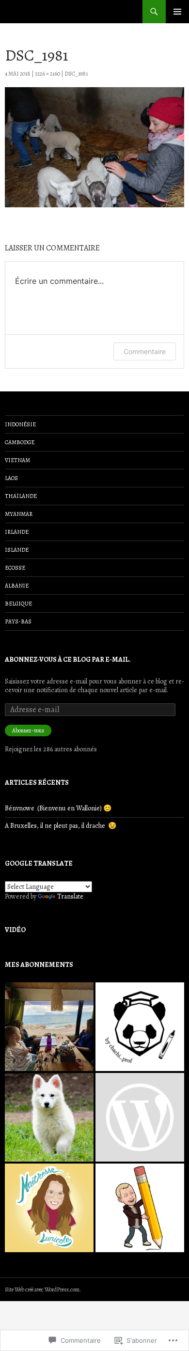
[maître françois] (139, 1208)
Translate (70, 896)
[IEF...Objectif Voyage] (49, 1026)
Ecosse (15, 568)
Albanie (17, 586)
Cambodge (19, 442)
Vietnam (17, 460)
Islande (17, 550)
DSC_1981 (76, 74)
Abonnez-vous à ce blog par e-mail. (68, 659)
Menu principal (177, 11)
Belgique (18, 603)
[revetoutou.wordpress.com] (49, 1117)
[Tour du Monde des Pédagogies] (139, 1117)
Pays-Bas (18, 621)
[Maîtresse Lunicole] (49, 1208)
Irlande (17, 532)
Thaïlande (21, 496)
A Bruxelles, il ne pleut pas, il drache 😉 (60, 825)
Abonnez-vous (28, 730)
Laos (11, 478)
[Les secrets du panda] (139, 1026)
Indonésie (20, 424)
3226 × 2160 (47, 74)
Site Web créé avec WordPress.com (42, 1289)
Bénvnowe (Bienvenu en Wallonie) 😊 (58, 808)
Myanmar (18, 514)
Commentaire (145, 351)
